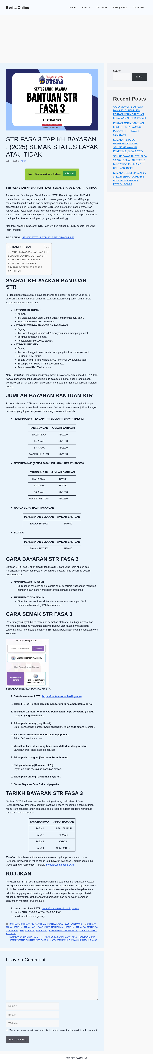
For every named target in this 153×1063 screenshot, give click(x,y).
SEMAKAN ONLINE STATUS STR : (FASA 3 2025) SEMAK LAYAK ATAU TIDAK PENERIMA (52, 937)
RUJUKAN (15, 271)
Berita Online (17, 7)
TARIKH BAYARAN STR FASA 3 (26, 267)
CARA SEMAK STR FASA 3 (24, 263)
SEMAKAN (13, 930)
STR (22, 930)
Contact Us (138, 7)
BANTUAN (14, 924)
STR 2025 (30, 930)
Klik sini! (69, 173)
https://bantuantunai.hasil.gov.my (62, 696)
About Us (86, 7)
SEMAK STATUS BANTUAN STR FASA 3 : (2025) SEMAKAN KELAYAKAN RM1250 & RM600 (53, 940)
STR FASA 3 (41, 930)
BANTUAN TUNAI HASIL (25, 927)
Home (72, 7)
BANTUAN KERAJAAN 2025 (56, 924)
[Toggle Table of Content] (45, 247)
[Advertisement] (76, 37)
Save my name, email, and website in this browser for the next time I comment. (53, 1030)
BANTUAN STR (78, 924)
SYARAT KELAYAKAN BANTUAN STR (29, 252)
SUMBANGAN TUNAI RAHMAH (63, 930)
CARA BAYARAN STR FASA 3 (25, 259)
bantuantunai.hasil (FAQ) (60, 864)
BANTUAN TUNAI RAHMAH (51, 927)
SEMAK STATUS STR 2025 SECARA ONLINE (48, 237)
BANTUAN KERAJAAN (31, 924)
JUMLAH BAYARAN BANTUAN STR (28, 256)
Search (117, 70)
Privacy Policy (120, 7)
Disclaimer (102, 7)
